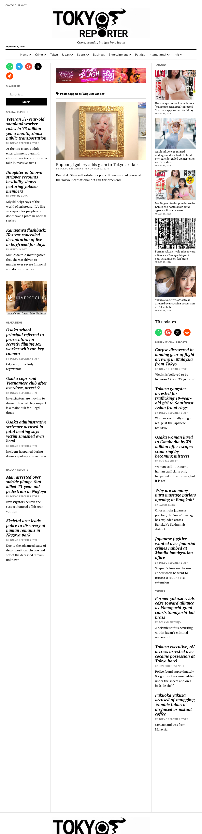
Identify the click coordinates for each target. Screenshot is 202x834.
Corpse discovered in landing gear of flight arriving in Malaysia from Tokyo (175, 356)
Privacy (22, 5)
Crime (39, 54)
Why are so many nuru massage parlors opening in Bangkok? (175, 495)
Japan (66, 54)
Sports (81, 54)
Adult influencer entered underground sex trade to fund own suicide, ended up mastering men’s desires (175, 157)
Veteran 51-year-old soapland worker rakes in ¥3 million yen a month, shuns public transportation (26, 128)
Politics (140, 54)
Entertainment (118, 54)
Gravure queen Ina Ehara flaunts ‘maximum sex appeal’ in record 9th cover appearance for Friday (174, 106)
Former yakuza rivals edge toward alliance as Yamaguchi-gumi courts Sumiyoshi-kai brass (175, 255)
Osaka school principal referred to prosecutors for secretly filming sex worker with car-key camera (25, 341)
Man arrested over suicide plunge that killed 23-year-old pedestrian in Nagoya (26, 484)
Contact (11, 5)
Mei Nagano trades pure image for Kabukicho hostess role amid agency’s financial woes (175, 207)
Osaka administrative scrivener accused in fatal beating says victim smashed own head (26, 431)
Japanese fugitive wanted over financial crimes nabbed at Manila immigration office (175, 548)
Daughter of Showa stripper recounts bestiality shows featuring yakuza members (24, 181)
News (24, 54)
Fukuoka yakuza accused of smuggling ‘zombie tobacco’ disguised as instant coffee (175, 704)
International (157, 54)
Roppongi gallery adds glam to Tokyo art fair (97, 164)
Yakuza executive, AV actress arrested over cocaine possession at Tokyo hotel (175, 303)
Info (176, 54)
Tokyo (54, 54)
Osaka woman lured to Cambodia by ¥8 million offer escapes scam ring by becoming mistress (174, 446)
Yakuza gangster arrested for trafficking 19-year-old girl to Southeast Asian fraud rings (174, 398)
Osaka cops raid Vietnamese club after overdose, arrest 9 (26, 383)
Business (99, 54)
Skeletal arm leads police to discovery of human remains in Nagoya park (25, 527)
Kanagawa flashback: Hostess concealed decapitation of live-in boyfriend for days (26, 237)
